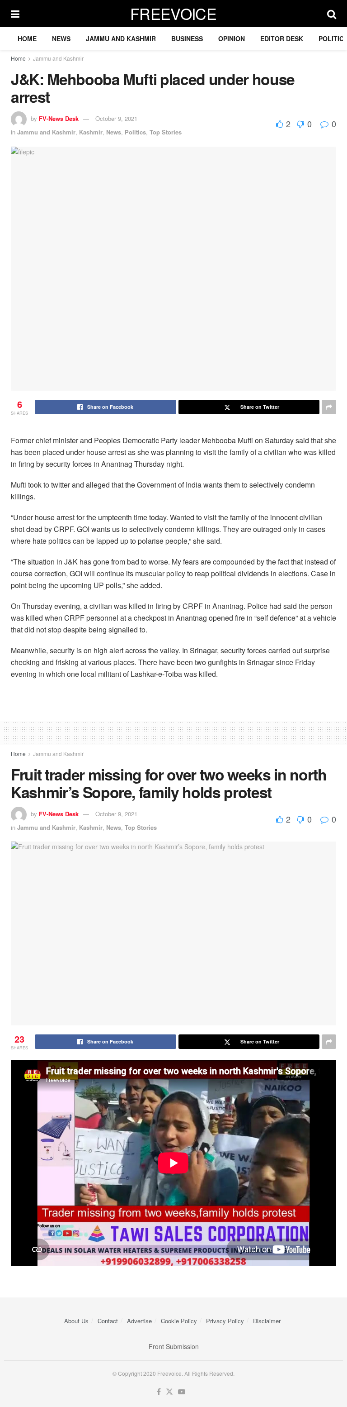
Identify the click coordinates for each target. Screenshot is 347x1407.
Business (187, 38)
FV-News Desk (59, 118)
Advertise (139, 1320)
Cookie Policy (179, 1320)
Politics (135, 132)
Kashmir (91, 132)
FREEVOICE (173, 13)
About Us (76, 1320)
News (61, 38)
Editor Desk (281, 38)
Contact (108, 1320)
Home (27, 38)
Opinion (231, 38)
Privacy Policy (225, 1320)
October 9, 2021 (116, 118)
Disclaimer (267, 1320)
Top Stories (166, 132)
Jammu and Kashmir (121, 38)
